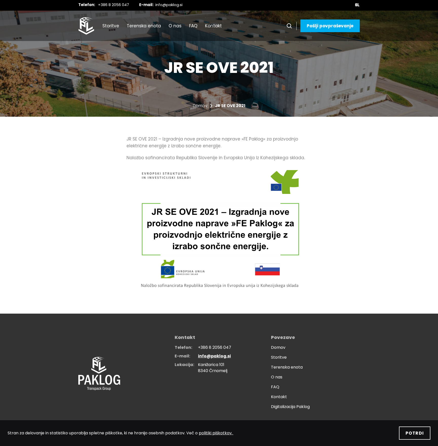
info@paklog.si (168, 4)
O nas (175, 26)
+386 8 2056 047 (113, 4)
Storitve (110, 26)
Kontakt (213, 26)
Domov (200, 106)
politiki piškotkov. (216, 433)
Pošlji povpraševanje (330, 26)
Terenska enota (144, 26)
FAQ (193, 26)
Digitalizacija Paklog (290, 407)
